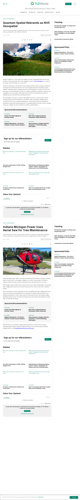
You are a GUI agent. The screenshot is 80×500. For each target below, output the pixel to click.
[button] (4, 4)
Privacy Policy (41, 497)
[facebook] (22, 39)
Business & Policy (49, 12)
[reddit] (29, 39)
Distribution (32, 12)
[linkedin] (25, 39)
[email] (31, 39)
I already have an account (27, 214)
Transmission (23, 12)
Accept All (74, 497)
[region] (27, 201)
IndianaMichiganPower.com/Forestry (24, 328)
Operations (40, 12)
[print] (50, 39)
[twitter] (27, 39)
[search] (6, 4)
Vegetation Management (9, 18)
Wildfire (58, 12)
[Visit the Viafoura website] (48, 204)
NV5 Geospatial (38, 81)
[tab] (6, 198)
